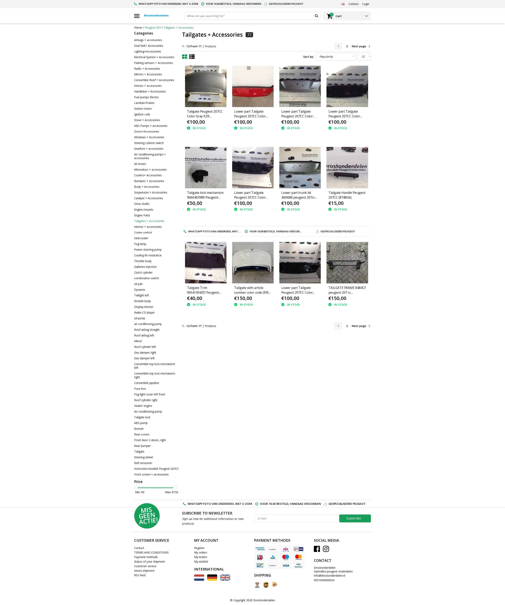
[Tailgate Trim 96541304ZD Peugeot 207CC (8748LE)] (205, 262)
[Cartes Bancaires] (273, 549)
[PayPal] (273, 565)
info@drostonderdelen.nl (329, 575)
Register (199, 548)
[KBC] (273, 557)
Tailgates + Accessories (179, 27)
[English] (342, 3)
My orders (200, 552)
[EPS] (286, 549)
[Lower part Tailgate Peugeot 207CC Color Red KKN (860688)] (253, 86)
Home (138, 27)
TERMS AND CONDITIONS (151, 552)
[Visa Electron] (298, 565)
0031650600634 (324, 580)
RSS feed (140, 575)
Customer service (145, 566)
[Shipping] (257, 585)
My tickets (200, 557)
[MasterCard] (298, 557)
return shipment (144, 570)
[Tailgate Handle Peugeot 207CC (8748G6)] (347, 167)
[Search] (316, 15)
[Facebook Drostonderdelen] (317, 550)
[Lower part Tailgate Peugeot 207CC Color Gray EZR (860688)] (300, 86)
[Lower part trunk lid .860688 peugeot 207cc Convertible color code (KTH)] (300, 167)
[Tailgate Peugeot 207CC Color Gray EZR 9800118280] (205, 86)
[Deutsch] (212, 580)
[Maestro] (286, 557)
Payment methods (146, 557)
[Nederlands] (199, 580)
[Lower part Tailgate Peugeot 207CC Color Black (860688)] (253, 167)
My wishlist (201, 561)
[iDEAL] (260, 557)
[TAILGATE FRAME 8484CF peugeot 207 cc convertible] (347, 262)
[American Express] (260, 549)
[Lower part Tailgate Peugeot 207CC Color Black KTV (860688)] (347, 86)
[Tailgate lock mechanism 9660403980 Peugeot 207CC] (205, 167)
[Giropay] (298, 549)
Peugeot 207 (153, 27)
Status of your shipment (149, 561)
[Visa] (286, 565)
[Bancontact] (260, 565)
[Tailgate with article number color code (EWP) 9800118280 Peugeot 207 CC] (253, 262)
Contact (139, 548)
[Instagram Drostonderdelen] (326, 550)
